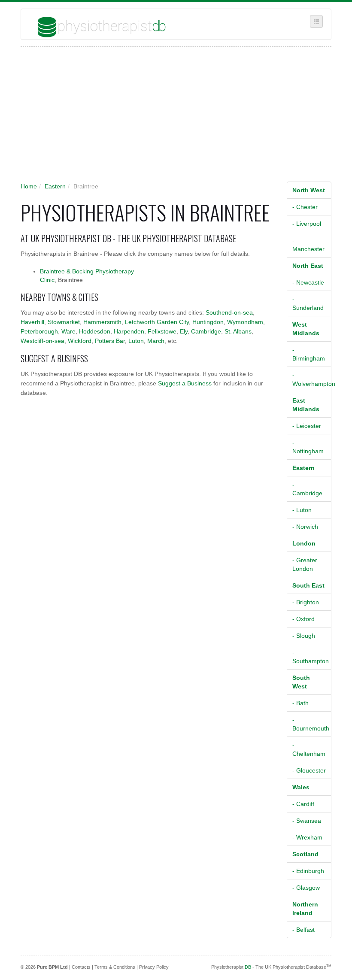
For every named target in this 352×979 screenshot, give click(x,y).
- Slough (303, 635)
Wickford (79, 340)
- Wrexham (307, 837)
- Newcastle (308, 282)
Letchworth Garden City (157, 321)
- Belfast (303, 929)
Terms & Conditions (114, 967)
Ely (184, 331)
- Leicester (306, 425)
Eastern (55, 186)
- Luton (302, 509)
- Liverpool (306, 223)
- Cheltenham (308, 749)
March (155, 340)
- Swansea (306, 820)
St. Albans (238, 331)
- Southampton (310, 656)
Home (29, 186)
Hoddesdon (94, 331)
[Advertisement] (171, 117)
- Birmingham (308, 354)
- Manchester (308, 244)
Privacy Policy (154, 967)
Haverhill (32, 321)
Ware (68, 331)
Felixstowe (162, 331)
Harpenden (129, 331)
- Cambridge (307, 489)
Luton (136, 340)
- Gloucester (309, 770)
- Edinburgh (308, 870)
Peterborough (39, 331)
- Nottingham (308, 447)
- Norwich (305, 526)
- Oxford (303, 618)
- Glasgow (306, 887)
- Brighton (305, 602)
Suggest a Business (185, 383)
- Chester (305, 206)
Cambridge (206, 331)
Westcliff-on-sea (42, 340)
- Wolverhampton (311, 379)
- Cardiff (303, 803)
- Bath (300, 703)
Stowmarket (64, 321)
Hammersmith (102, 321)
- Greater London (304, 564)
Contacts (81, 967)
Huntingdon (208, 321)
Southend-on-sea (229, 312)
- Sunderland (308, 303)
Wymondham (245, 321)
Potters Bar (110, 340)
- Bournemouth (310, 724)
